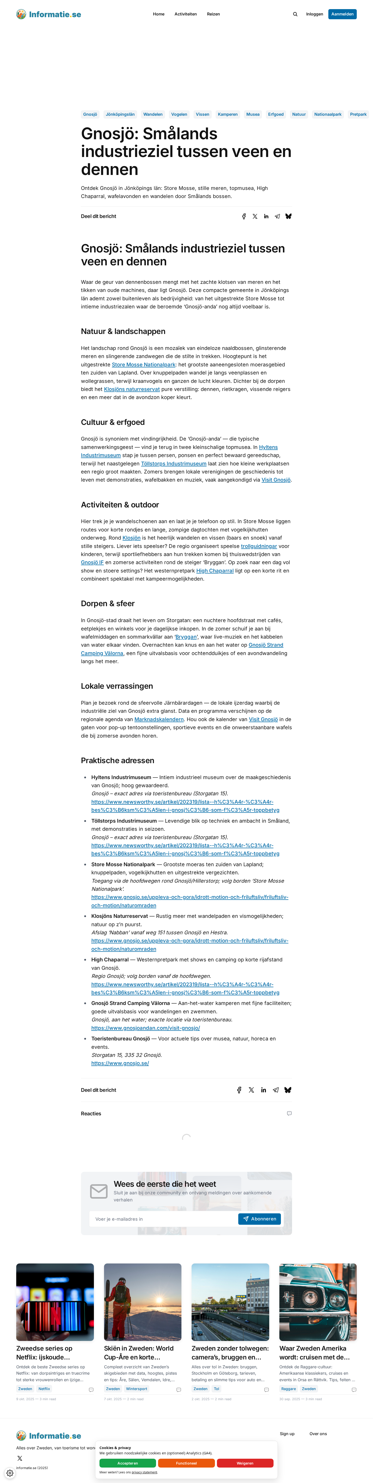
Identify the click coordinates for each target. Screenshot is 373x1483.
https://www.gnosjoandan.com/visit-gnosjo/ (145, 1028)
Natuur (299, 114)
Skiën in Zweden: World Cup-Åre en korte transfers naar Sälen (139, 1357)
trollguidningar (259, 546)
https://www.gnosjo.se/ (120, 1063)
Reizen (213, 13)
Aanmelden (342, 13)
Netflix (44, 1389)
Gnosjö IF (92, 562)
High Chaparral (215, 570)
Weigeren (245, 1463)
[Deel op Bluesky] (288, 216)
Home (158, 13)
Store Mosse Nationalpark (143, 364)
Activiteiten (186, 13)
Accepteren (127, 1463)
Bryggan (186, 637)
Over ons (318, 1433)
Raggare (288, 1389)
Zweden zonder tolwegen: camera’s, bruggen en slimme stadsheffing (230, 1357)
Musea (253, 114)
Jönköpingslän (120, 114)
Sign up (287, 1433)
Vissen (202, 114)
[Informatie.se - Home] (79, 14)
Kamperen (228, 114)
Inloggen (314, 13)
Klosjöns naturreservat (132, 389)
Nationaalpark (328, 114)
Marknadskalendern (159, 719)
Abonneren (263, 1218)
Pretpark (358, 114)
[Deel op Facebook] (244, 216)
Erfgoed (276, 114)
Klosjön (132, 538)
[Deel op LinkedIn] (266, 216)
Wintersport (136, 1389)
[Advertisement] (186, 66)
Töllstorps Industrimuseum (174, 463)
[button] (295, 14)
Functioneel (186, 1463)
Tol (216, 1389)
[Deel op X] (255, 216)
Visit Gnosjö (276, 480)
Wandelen (153, 114)
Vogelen (179, 114)
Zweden (25, 1389)
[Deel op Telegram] (277, 216)
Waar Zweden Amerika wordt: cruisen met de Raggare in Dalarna (313, 1357)
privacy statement (144, 1472)
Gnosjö (90, 114)
